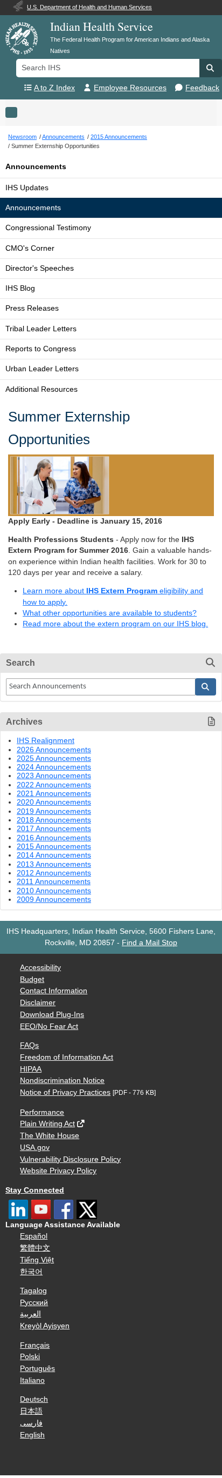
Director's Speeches (39, 268)
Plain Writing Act (47, 1124)
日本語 (31, 1411)
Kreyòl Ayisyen (45, 1326)
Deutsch (34, 1399)
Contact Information (53, 991)
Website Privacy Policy (58, 1171)
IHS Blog (20, 288)
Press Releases (32, 308)
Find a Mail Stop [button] (149, 943)
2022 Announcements (54, 785)
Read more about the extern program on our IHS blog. (115, 624)
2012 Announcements (54, 873)
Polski (30, 1357)
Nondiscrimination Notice (62, 1080)
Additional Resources (41, 389)
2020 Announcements (54, 802)
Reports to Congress (40, 349)
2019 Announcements (54, 811)
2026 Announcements (54, 750)
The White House (49, 1136)
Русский (34, 1303)
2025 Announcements (54, 758)
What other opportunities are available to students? (110, 613)
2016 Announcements (54, 838)
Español (33, 1236)
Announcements (35, 167)
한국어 (31, 1272)
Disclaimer (38, 1003)
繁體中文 (35, 1248)
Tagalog (33, 1291)
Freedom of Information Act (66, 1057)
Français (35, 1345)
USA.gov (35, 1147)
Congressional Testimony (48, 228)
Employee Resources (130, 88)
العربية (30, 1314)
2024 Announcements (54, 767)
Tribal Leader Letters (41, 329)
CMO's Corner (29, 248)
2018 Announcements (54, 820)
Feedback (202, 88)
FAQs (29, 1045)
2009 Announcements (54, 899)
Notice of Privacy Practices (65, 1092)
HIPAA (30, 1069)
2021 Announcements (54, 794)
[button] (210, 68)
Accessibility (40, 968)
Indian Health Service (101, 26)
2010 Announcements (54, 891)
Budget (32, 979)
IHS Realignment (45, 741)
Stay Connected (34, 1190)
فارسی (31, 1423)
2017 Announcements (54, 829)
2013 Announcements (54, 864)
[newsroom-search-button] (206, 686)
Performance (42, 1112)
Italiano (32, 1380)
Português (37, 1369)
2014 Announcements (54, 855)
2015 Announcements (54, 846)
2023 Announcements (54, 776)
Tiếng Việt (37, 1260)
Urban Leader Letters (42, 369)
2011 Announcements (54, 882)
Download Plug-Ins (52, 1015)
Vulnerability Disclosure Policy (70, 1159)
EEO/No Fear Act (49, 1026)
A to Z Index (54, 88)
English (32, 1435)
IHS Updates (26, 188)
